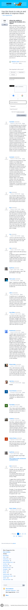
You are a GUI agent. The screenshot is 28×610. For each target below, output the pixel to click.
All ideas (5, 553)
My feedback (5, 555)
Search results (6, 574)
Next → (20, 536)
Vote (5, 24)
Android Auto (6, 558)
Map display (5, 565)
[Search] (23, 585)
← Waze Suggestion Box (7, 15)
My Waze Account (7, 567)
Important (22, 72)
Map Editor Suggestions (11, 590)
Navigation (5, 569)
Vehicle (4, 577)
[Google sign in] (22, 95)
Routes (4, 572)
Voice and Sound (6, 579)
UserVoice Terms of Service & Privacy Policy (19, 605)
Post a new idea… (7, 552)
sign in (14, 543)
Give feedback (9, 588)
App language (6, 560)
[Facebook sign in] (13, 95)
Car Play (5, 564)
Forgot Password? (14, 109)
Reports (4, 571)
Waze (7, 595)
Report (23, 123)
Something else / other (8, 576)
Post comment (21, 115)
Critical (14, 74)
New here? (18, 111)
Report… (20, 63)
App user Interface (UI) (8, 562)
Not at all (14, 72)
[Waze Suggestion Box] (14, 4)
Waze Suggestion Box (9, 550)
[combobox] (13, 585)
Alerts (4, 557)
